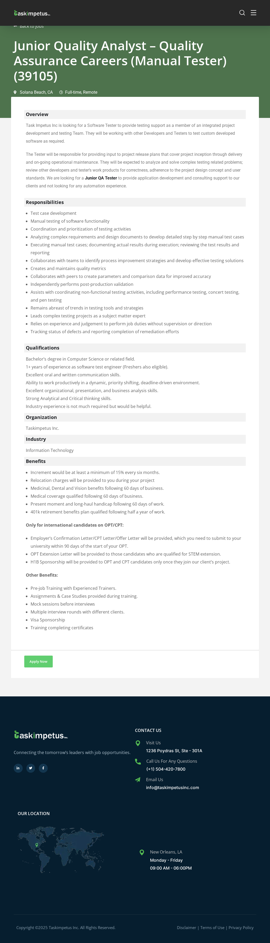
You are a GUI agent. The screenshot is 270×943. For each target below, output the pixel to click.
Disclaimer (186, 927)
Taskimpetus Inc (64, 927)
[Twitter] (30, 768)
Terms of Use (212, 927)
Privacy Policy (241, 927)
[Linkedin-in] (18, 768)
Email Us (154, 779)
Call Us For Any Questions (171, 761)
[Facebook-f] (43, 768)
